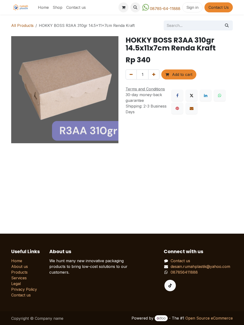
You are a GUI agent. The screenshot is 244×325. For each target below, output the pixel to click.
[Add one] (153, 74)
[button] (135, 7)
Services (19, 278)
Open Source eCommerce (209, 318)
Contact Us (218, 7)
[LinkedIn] (205, 95)
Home (16, 260)
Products (19, 272)
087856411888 (184, 272)
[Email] (191, 108)
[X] (191, 95)
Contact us (21, 295)
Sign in (192, 7)
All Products (22, 25)
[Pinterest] (177, 108)
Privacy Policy (24, 289)
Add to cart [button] (181, 74)
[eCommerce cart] (123, 7)
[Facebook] (177, 95)
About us (19, 266)
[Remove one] (131, 74)
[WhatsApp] (219, 95)
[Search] (227, 25)
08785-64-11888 (165, 8)
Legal (16, 283)
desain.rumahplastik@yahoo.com (200, 266)
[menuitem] (43, 7)
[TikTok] (170, 285)
